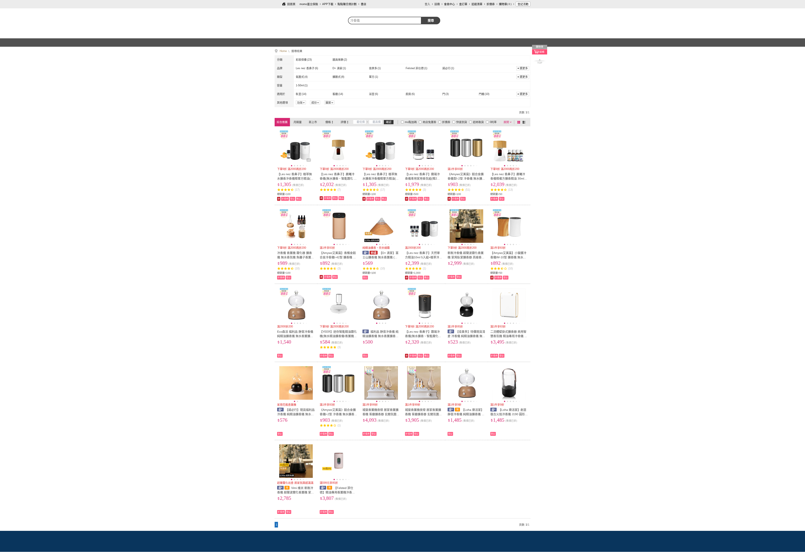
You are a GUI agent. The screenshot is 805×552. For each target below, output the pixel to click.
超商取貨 (478, 122)
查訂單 (463, 4)
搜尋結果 (296, 51)
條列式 (525, 122)
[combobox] (384, 20)
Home (283, 51)
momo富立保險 (309, 4)
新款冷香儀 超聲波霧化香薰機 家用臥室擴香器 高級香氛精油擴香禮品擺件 (466, 257)
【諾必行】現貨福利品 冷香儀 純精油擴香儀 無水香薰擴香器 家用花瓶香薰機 (296, 414)
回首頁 (291, 4)
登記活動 (523, 4)
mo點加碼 (411, 122)
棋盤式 (519, 122)
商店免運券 (429, 122)
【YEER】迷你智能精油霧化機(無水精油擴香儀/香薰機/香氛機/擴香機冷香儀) (338, 336)
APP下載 (327, 4)
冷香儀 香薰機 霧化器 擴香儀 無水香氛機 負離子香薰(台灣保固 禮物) (294, 257)
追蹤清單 (476, 4)
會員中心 (449, 4)
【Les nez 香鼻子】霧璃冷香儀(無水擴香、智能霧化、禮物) (423, 336)
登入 (427, 4)
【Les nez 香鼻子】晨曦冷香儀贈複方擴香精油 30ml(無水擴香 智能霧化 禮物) (507, 178)
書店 (363, 4)
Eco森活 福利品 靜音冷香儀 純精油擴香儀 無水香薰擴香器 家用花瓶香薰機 (295, 336)
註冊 (437, 4)
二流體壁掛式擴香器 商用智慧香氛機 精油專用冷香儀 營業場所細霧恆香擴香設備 (508, 336)
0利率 (493, 122)
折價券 (491, 4)
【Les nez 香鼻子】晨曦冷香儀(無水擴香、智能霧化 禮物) (338, 178)
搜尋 (431, 20)
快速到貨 (461, 122)
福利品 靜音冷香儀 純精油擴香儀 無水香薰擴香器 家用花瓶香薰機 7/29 (380, 336)
